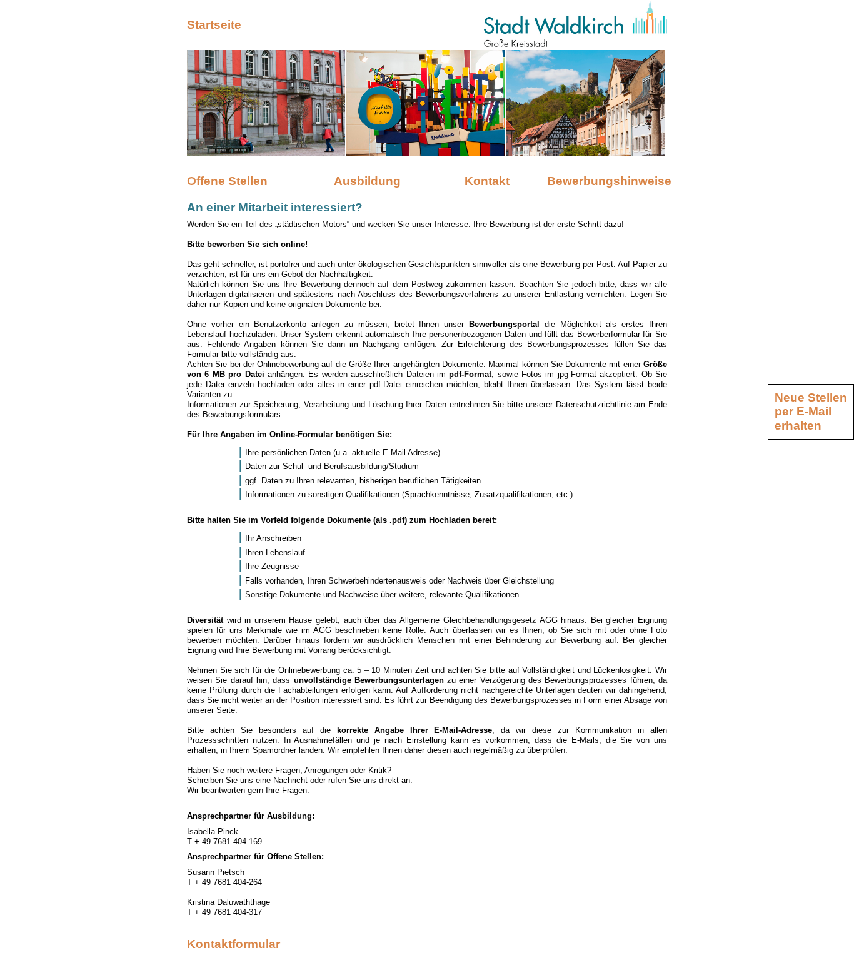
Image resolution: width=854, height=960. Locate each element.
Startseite (214, 24)
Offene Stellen (227, 181)
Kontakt (487, 181)
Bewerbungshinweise (607, 181)
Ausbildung (367, 181)
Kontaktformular (233, 944)
